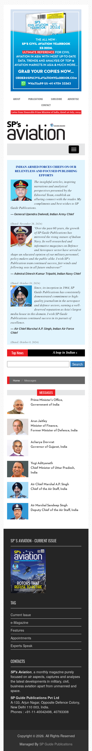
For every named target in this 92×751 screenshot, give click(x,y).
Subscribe (56, 99)
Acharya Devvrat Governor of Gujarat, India (49, 444)
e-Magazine (19, 622)
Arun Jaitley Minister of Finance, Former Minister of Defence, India (54, 425)
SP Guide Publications (55, 744)
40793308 (61, 711)
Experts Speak (21, 645)
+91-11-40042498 (38, 711)
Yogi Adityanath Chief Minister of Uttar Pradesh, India (53, 468)
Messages (46, 392)
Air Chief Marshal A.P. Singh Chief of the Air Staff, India (50, 487)
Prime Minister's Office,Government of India (47, 402)
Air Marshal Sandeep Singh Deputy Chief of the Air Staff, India (54, 508)
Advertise (73, 99)
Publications (35, 99)
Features (17, 630)
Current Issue (21, 614)
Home (16, 380)
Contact (46, 105)
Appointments (21, 638)
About (16, 99)
